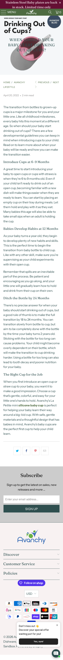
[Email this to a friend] (44, 451)
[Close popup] (57, 625)
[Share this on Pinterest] (35, 451)
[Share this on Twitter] (17, 451)
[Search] (50, 12)
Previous (43, 82)
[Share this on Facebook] (26, 451)
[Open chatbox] (56, 653)
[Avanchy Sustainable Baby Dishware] (31, 12)
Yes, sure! (38, 641)
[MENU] (2, 12)
